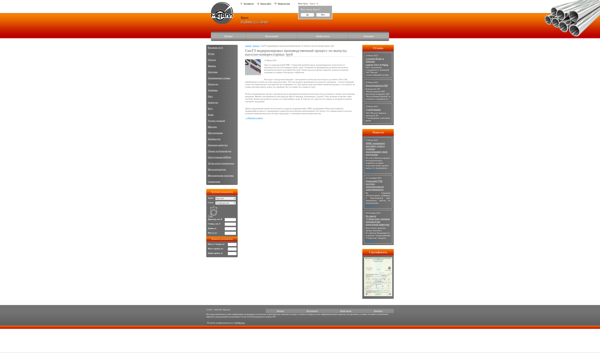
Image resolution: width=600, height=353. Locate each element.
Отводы (212, 60)
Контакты (369, 36)
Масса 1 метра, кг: (216, 244)
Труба (211, 198)
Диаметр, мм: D (215, 219)
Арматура (213, 102)
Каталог (229, 36)
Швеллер (212, 127)
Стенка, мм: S (214, 224)
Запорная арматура (218, 145)
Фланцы (212, 66)
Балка (211, 114)
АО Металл (240, 323)
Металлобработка (217, 169)
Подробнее (370, 170)
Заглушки (213, 72)
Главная (248, 46)
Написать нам (284, 3)
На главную (249, 3)
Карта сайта (265, 3)
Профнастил (214, 139)
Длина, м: (212, 228)
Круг (210, 108)
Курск (312, 3)
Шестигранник (215, 133)
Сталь (210, 202)
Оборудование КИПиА (219, 157)
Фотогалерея (271, 36)
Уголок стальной (216, 120)
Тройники (213, 90)
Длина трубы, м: (215, 253)
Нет (323, 14)
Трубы (211, 53)
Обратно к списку (254, 118)
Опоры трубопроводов (219, 151)
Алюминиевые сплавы (219, 78)
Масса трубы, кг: (216, 248)
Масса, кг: (212, 233)
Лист (210, 96)
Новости (256, 46)
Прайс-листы (322, 36)
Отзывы (378, 48)
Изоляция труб (215, 47)
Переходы (213, 84)
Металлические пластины (221, 175)
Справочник (214, 181)
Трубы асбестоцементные (221, 163)
